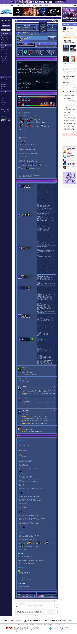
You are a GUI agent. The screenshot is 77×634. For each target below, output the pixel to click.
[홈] (4, 18)
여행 (2, 100)
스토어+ (75, 37)
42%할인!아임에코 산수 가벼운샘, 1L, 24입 (69, 144)
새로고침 (74, 87)
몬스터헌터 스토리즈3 (5, 111)
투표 (34, 27)
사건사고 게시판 (4, 62)
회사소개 (18, 624)
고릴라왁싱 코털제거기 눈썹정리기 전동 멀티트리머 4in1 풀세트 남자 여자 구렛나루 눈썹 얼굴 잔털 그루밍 (69, 136)
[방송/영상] (48, 18)
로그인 (70, 5)
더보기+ (74, 24)
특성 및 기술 (43, 28)
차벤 (2, 96)
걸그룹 (2, 98)
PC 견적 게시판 (3, 86)
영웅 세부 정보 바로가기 (52, 38)
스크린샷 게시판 (4, 53)
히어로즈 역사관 (4, 56)
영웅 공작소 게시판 (4, 60)
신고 (57, 607)
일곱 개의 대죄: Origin (4, 109)
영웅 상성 (43, 27)
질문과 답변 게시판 (4, 49)
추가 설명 (43, 30)
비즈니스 (22, 624)
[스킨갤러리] (39, 18)
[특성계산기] (21, 18)
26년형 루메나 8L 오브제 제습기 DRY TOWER (69, 138)
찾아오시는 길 (53, 624)
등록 (56, 612)
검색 (10, 30)
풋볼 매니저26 (3, 116)
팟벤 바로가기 (3, 93)
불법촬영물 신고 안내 (46, 624)
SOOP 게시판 (3, 42)
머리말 (43, 25)
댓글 (43, 31)
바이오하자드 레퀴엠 (4, 113)
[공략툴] (30, 18)
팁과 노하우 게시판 (4, 39)
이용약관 (27, 624)
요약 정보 (43, 24)
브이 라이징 (3, 107)
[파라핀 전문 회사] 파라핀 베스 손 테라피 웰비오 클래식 (69, 140)
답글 (54, 607)
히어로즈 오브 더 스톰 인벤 (6, 20)
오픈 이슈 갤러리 (4, 79)
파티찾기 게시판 (4, 58)
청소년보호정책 (39, 624)
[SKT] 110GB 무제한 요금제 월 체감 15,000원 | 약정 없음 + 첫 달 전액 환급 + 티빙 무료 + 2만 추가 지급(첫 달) (69, 142)
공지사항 (58, 624)
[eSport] (56, 18)
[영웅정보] (13, 18)
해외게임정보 (3, 102)
